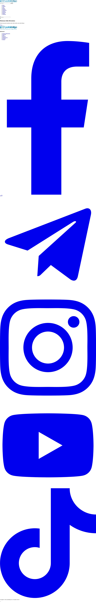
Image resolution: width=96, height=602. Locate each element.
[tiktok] (48, 597)
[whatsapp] (1, 195)
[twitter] (0, 195)
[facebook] (48, 194)
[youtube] (48, 487)
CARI (12, 3)
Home (1, 25)
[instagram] (48, 402)
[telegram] (48, 292)
